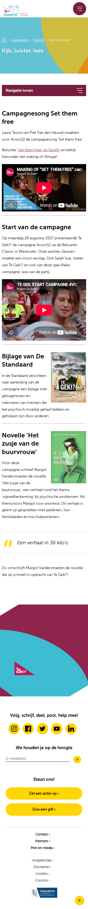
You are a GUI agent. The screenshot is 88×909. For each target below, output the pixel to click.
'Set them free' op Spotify (39, 150)
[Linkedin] (71, 728)
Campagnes (19, 40)
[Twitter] (42, 728)
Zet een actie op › (44, 793)
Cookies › (42, 873)
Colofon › (42, 880)
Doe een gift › (44, 809)
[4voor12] (15, 9)
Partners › (42, 841)
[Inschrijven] (77, 759)
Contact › (42, 834)
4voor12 (38, 40)
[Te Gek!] (24, 674)
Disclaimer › (43, 867)
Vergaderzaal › (43, 860)
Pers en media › (42, 848)
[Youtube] (56, 728)
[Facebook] (28, 728)
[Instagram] (14, 728)
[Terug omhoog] (79, 904)
